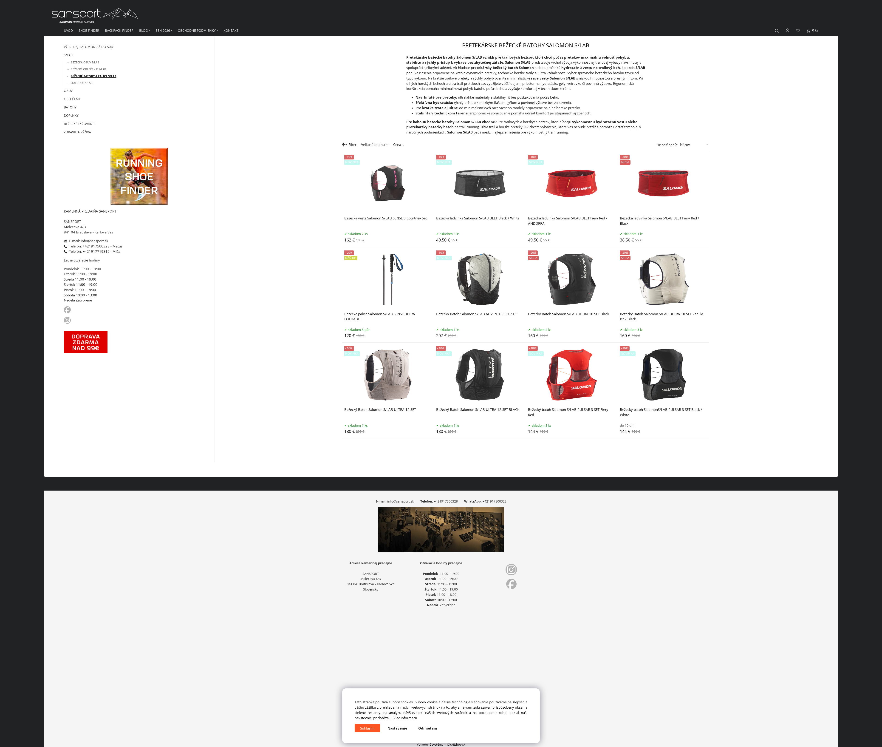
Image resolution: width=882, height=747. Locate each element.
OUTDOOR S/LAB (82, 83)
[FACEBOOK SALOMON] (67, 309)
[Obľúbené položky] (798, 31)
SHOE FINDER (89, 30)
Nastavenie (397, 728)
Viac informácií (405, 718)
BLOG (143, 30)
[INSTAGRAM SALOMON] (68, 320)
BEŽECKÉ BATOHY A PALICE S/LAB (93, 76)
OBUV (68, 90)
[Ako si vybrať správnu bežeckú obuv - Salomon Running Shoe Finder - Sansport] (139, 175)
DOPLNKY (71, 115)
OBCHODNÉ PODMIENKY (197, 30)
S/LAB (68, 55)
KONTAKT (230, 30)
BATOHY (70, 107)
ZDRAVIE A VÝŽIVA (77, 132)
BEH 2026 (162, 30)
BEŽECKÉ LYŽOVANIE (79, 124)
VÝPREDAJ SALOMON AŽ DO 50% (88, 47)
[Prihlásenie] (787, 30)
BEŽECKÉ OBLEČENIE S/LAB (88, 69)
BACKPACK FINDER (119, 30)
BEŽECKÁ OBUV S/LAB (85, 62)
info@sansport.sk (400, 501)
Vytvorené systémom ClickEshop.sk (441, 744)
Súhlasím (367, 728)
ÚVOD (68, 30)
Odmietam (427, 728)
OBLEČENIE (72, 99)
